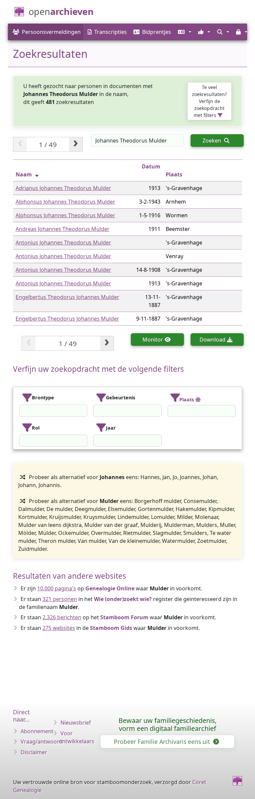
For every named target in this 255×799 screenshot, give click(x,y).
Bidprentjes (156, 32)
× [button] (83, 411)
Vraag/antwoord (41, 741)
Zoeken (212, 140)
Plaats (174, 174)
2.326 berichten (61, 617)
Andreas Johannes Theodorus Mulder (63, 229)
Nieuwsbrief (75, 722)
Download (212, 339)
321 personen (59, 599)
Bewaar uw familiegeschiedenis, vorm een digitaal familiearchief (167, 724)
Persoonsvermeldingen (51, 32)
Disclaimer (34, 752)
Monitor (152, 339)
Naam (24, 174)
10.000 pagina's (56, 588)
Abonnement (37, 731)
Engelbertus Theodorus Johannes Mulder (67, 297)
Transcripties (110, 32)
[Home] (237, 780)
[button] (184, 32)
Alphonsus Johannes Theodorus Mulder (65, 201)
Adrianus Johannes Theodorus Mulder (63, 188)
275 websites (58, 628)
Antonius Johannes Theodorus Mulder (63, 242)
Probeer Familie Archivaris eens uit (163, 742)
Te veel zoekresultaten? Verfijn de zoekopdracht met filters (209, 101)
